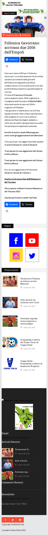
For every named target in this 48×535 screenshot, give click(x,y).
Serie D (6, 13)
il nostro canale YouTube (26, 197)
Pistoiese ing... (22, 472)
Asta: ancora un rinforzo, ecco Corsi (29, 301)
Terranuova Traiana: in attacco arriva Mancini (30, 281)
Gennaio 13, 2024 (11, 35)
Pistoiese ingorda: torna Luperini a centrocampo (29, 321)
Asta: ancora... (21, 460)
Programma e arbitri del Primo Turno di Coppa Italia (30, 342)
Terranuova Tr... (22, 449)
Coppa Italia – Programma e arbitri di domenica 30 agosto (31, 363)
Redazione (26, 35)
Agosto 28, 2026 (29, 287)
